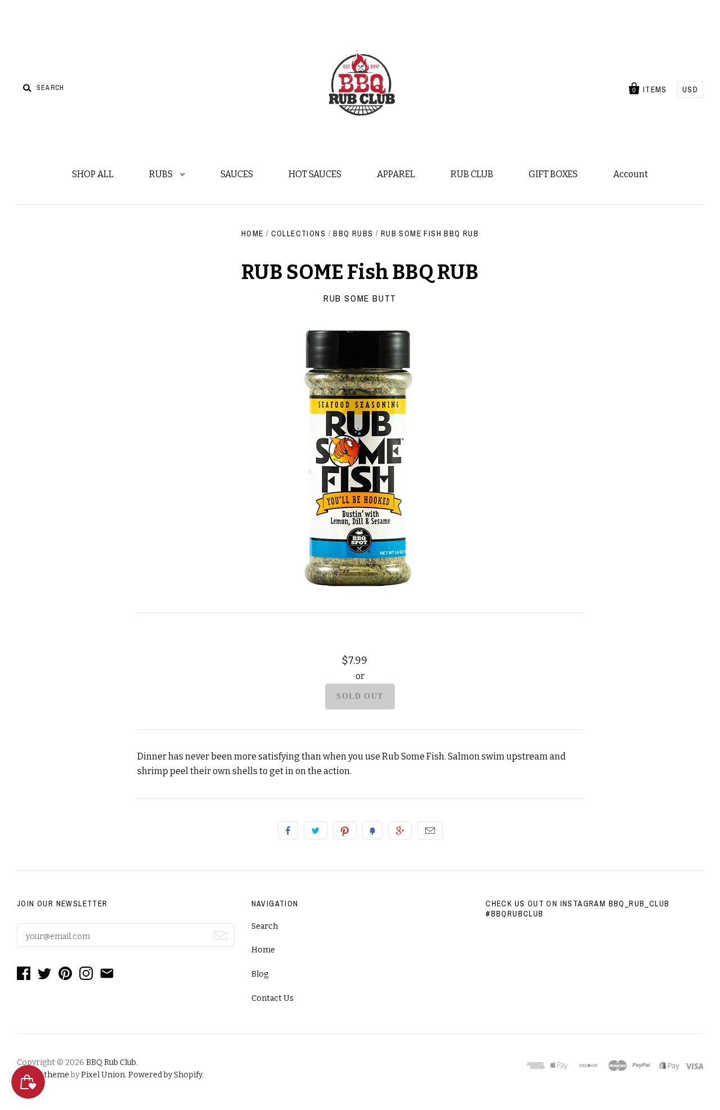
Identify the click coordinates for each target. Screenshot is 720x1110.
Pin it (345, 830)
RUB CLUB (472, 174)
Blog (259, 974)
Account (630, 174)
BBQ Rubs (353, 233)
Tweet (315, 830)
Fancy (372, 830)
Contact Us (272, 998)
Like (288, 830)
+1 (400, 830)
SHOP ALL (93, 174)
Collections (298, 233)
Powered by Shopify (165, 1075)
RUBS (161, 174)
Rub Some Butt (360, 298)
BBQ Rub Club (111, 1062)
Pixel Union (103, 1075)
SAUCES (236, 174)
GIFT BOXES (553, 174)
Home (252, 233)
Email (430, 830)
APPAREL (396, 174)
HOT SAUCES (315, 174)
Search (264, 926)
